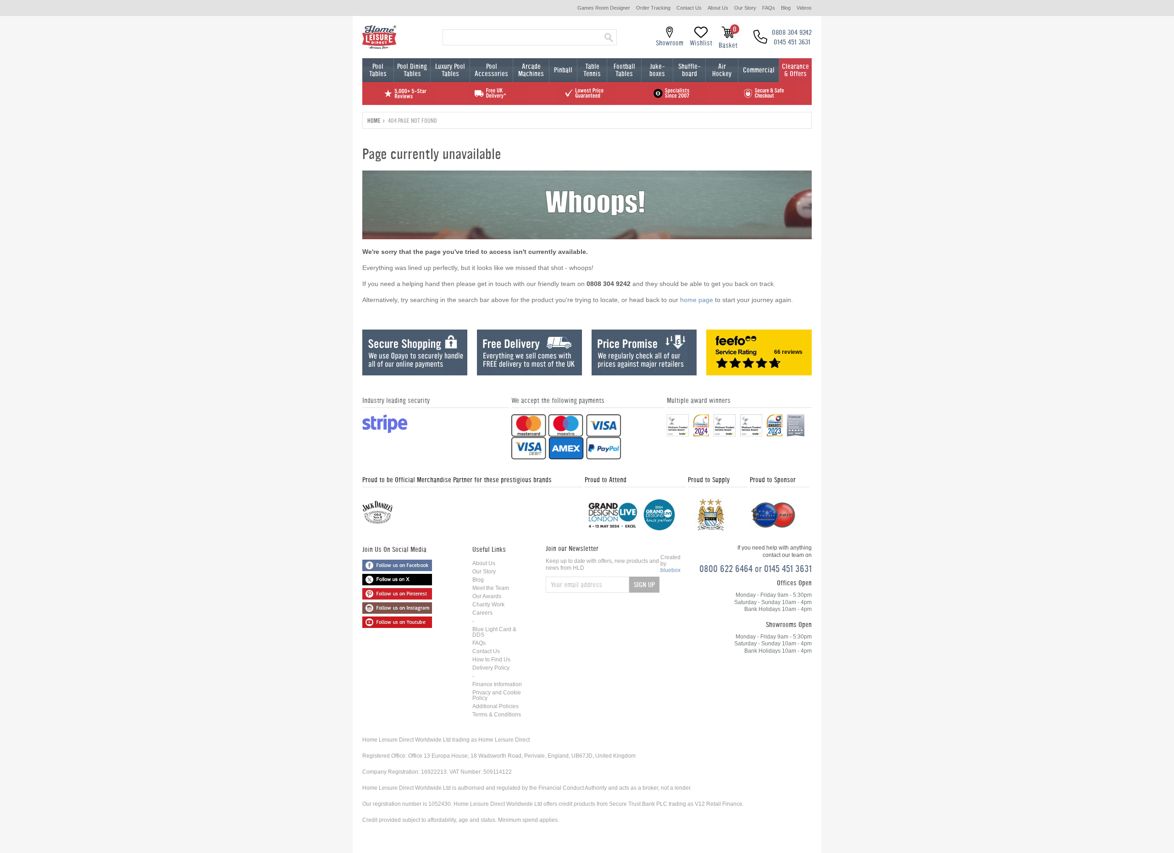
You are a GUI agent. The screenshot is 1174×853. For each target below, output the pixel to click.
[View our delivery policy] (529, 373)
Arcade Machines (531, 69)
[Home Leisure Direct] (379, 37)
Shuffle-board (689, 69)
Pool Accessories (491, 69)
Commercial (759, 70)
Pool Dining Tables (412, 69)
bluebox (670, 570)
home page (696, 299)
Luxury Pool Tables (450, 69)
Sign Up (644, 584)
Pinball (563, 70)
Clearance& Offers (795, 69)
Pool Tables (378, 69)
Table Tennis (592, 69)
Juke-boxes (657, 69)
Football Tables (624, 69)
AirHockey (721, 69)
